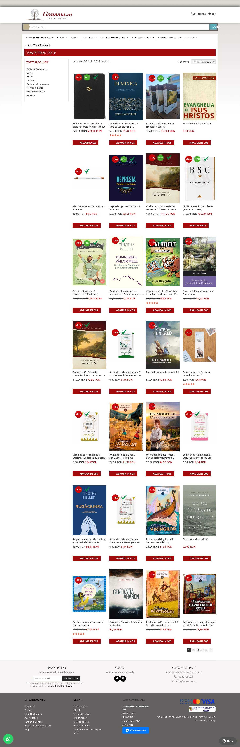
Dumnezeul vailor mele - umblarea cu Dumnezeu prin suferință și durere (125, 292)
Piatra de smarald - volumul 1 (162, 372)
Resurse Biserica (36, 91)
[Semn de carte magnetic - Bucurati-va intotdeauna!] (199, 426)
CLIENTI (78, 699)
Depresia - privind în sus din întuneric (125, 208)
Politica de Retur (81, 725)
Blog (26, 729)
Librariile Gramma (33, 714)
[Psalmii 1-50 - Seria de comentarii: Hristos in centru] (89, 345)
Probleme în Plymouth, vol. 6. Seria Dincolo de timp (162, 623)
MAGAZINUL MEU (34, 699)
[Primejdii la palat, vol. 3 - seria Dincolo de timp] (126, 427)
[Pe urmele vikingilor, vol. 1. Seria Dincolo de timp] (163, 510)
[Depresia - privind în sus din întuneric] (126, 178)
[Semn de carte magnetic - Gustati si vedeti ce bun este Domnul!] (89, 426)
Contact (28, 710)
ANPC (76, 733)
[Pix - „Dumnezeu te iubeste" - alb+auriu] (89, 178)
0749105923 (185, 676)
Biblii (29, 76)
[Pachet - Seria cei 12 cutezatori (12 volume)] (89, 262)
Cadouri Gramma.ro (38, 84)
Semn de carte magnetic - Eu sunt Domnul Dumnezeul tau (125, 374)
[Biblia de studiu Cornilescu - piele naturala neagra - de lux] (89, 96)
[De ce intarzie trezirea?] (199, 510)
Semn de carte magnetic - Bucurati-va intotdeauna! (197, 456)
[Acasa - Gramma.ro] (48, 14)
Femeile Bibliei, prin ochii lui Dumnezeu (198, 292)
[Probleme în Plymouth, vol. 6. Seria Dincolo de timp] (163, 594)
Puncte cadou (31, 717)
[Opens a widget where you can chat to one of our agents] (228, 741)
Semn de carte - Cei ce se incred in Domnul (197, 374)
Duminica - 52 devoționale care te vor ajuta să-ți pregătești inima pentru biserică (123, 125)
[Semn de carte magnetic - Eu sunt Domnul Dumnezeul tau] (126, 345)
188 (205, 649)
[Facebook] (117, 679)
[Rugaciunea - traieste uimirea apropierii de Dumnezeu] (89, 510)
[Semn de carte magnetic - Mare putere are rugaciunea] (126, 510)
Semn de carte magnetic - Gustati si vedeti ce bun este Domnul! (88, 456)
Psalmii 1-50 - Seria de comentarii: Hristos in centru (89, 374)
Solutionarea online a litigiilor (87, 729)
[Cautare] (213, 27)
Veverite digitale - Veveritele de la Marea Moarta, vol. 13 (161, 292)
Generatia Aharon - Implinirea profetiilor (126, 623)
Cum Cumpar (79, 706)
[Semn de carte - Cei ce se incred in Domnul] (199, 345)
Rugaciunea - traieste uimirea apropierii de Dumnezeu (89, 541)
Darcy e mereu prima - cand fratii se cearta (88, 623)
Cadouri (31, 80)
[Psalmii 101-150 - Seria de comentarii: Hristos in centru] (163, 178)
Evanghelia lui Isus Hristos (197, 123)
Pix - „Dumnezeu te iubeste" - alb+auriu (89, 208)
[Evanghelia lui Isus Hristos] (199, 96)
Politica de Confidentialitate (60, 685)
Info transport (80, 717)
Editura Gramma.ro (37, 69)
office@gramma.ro (185, 681)
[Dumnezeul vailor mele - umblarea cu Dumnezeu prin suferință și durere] (126, 262)
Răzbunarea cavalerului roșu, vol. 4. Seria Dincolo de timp (199, 623)
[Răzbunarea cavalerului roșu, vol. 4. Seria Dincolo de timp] (199, 594)
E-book (76, 710)
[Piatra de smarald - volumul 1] (163, 345)
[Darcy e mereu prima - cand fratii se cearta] (89, 594)
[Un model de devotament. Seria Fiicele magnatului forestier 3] (163, 426)
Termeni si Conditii (33, 721)
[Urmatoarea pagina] (211, 650)
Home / (28, 45)
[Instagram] (123, 679)
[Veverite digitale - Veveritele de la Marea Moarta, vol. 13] (163, 262)
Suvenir (31, 95)
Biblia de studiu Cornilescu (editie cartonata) (198, 208)
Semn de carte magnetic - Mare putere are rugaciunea (125, 541)
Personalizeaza (35, 87)
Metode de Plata (81, 721)
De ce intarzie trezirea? (195, 539)
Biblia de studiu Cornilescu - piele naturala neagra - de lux (89, 125)
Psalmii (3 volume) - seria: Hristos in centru (160, 125)
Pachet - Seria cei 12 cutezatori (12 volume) (85, 292)
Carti (29, 72)
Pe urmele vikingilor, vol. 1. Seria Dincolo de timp (161, 541)
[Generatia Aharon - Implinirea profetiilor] (126, 594)
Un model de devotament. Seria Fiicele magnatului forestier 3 (160, 456)
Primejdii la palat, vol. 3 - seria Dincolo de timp (123, 456)
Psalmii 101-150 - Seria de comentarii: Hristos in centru (162, 208)
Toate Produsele (42, 45)
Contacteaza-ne (138, 730)
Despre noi (29, 706)
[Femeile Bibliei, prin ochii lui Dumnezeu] (199, 262)
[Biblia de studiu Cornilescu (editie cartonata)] (199, 178)
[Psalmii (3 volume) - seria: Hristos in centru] (163, 96)
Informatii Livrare (81, 714)
